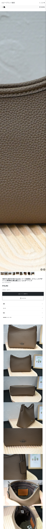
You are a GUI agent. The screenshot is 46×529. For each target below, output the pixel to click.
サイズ (4, 308)
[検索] (40, 3)
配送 (4, 312)
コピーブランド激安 (8, 3)
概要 (4, 303)
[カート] (42, 3)
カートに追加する (24, 293)
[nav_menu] (44, 3)
